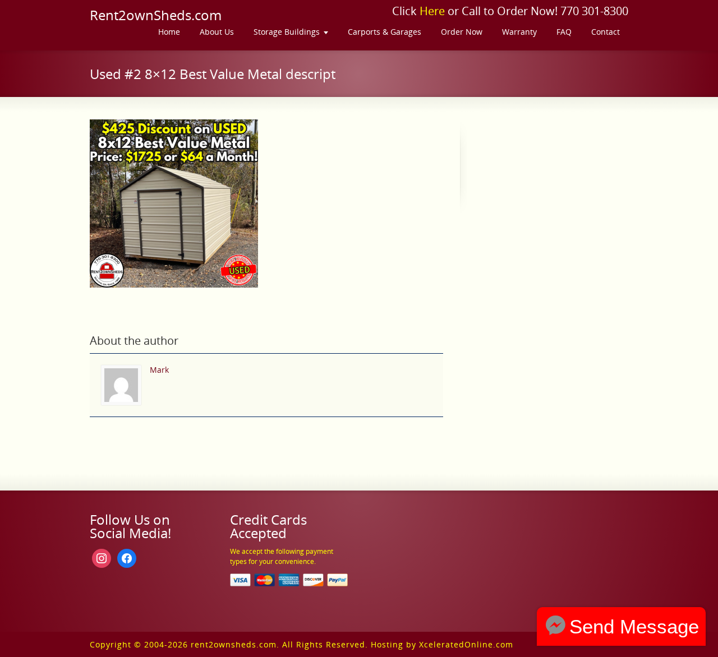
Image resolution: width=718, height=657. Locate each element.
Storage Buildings (287, 31)
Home (169, 31)
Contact (605, 31)
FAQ (564, 31)
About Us (217, 31)
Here (432, 10)
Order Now (461, 31)
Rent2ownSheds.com (156, 15)
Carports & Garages (384, 31)
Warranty (519, 31)
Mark (159, 369)
